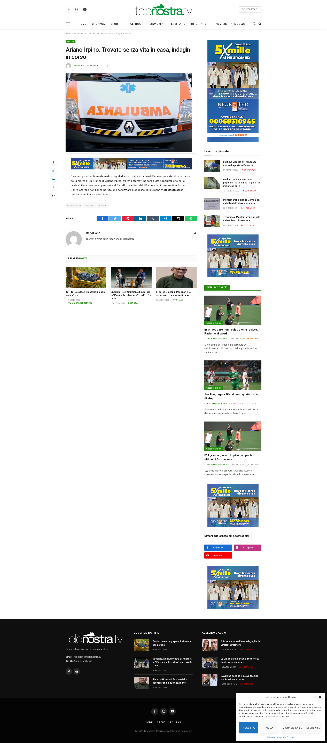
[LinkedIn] (53, 179)
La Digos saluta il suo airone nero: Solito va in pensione (240, 660)
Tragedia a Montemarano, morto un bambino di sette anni (241, 219)
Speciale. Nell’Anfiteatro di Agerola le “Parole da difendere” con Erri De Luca (131, 295)
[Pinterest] (53, 187)
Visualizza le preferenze (301, 727)
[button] (320, 697)
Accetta (249, 727)
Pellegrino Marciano (217, 339)
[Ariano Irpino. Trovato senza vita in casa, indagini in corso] (129, 150)
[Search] (259, 24)
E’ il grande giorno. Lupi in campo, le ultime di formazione (228, 457)
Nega (269, 727)
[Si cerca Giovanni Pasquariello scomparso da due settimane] (176, 277)
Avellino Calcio (217, 287)
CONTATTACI (250, 9)
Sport (115, 24)
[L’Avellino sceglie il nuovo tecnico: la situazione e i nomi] (209, 680)
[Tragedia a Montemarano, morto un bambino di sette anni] (212, 221)
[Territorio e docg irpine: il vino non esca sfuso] (86, 277)
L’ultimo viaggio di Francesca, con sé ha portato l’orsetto (240, 164)
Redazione (78, 66)
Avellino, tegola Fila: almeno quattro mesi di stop (231, 396)
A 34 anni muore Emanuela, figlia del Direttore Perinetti (241, 643)
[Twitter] (53, 170)
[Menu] (68, 24)
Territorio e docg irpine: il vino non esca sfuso (85, 294)
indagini (103, 205)
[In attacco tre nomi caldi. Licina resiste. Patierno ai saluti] (232, 310)
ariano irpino (74, 205)
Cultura (133, 303)
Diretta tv (199, 24)
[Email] (53, 195)
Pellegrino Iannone (216, 403)
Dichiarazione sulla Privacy (280, 737)
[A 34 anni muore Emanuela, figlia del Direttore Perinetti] (209, 645)
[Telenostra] (163, 9)
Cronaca (98, 24)
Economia (157, 24)
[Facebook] (53, 162)
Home (82, 24)
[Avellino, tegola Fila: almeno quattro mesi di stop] (232, 375)
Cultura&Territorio (80, 303)
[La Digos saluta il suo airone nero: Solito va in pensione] (209, 662)
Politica (135, 24)
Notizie (70, 41)
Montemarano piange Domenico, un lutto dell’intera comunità (241, 201)
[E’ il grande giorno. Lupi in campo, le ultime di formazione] (232, 436)
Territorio (177, 24)
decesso (90, 205)
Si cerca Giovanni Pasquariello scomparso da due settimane (173, 294)
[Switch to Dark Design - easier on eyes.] (254, 23)
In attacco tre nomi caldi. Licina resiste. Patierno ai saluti (231, 331)
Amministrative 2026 (230, 24)
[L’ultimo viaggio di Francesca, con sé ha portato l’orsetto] (212, 166)
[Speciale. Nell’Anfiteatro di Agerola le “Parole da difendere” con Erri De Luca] (131, 277)
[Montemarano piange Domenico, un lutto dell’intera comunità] (212, 204)
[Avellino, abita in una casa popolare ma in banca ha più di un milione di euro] (212, 183)
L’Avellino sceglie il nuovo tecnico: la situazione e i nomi (240, 678)
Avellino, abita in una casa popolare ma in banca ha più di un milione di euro (241, 182)
